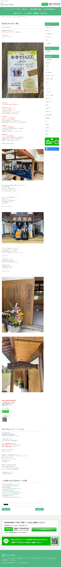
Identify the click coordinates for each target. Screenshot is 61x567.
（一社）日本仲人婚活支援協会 (9, 469)
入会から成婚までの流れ (36, 9)
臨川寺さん (11, 30)
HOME (3, 16)
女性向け (47, 108)
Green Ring (48, 62)
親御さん (47, 130)
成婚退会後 (48, 118)
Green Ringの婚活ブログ (9, 16)
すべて (47, 82)
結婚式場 (47, 127)
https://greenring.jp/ (8, 457)
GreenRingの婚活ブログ (50, 9)
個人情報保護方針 (5, 560)
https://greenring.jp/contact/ (13, 454)
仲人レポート (48, 98)
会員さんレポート (18, 13)
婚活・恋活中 (48, 114)
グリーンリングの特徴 (6, 558)
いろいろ (47, 69)
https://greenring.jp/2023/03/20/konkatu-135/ (12, 497)
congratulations (49, 59)
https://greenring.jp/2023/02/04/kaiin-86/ (11, 494)
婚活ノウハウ (48, 30)
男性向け (47, 124)
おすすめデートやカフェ (50, 75)
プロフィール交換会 (49, 95)
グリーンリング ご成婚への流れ (30, 558)
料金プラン (25, 9)
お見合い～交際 (49, 78)
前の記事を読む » (39, 509)
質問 (46, 134)
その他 (47, 40)
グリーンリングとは (15, 9)
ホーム (7, 9)
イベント (47, 85)
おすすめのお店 (49, 72)
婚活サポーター (49, 111)
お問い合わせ (44, 13)
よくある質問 (28, 13)
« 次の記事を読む (6, 509)
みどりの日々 (15, 16)
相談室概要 (35, 13)
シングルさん (48, 88)
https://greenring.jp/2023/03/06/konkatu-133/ (12, 488)
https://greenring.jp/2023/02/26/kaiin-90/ (11, 491)
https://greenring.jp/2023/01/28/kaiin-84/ (11, 485)
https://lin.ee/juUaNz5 (6, 409)
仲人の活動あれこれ (49, 33)
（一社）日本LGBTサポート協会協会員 (11, 467)
